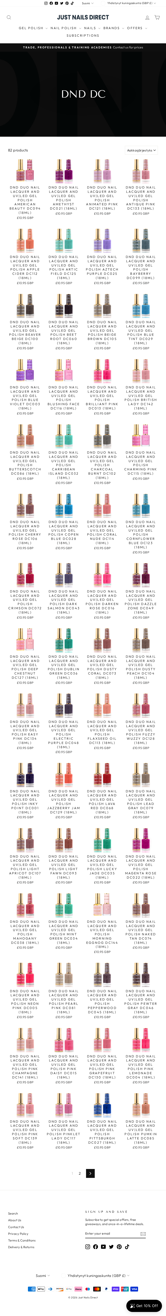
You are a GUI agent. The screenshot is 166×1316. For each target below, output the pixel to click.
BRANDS (112, 28)
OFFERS (135, 28)
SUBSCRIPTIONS (83, 35)
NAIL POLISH (64, 28)
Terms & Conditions (21, 1240)
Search (13, 1213)
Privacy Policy (18, 1234)
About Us (14, 1220)
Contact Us (16, 1227)
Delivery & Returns (21, 1247)
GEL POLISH (32, 28)
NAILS (90, 28)
